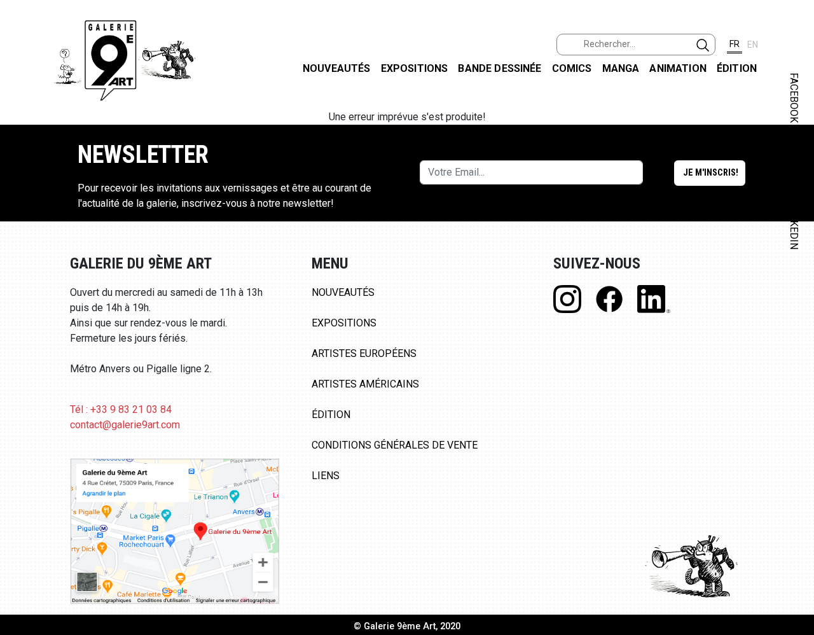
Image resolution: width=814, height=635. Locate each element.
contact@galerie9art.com (125, 425)
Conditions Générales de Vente (395, 445)
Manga (621, 68)
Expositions (414, 68)
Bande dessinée (499, 68)
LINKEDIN (794, 226)
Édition (737, 68)
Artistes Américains (365, 384)
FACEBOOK (794, 98)
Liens (326, 476)
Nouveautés (337, 68)
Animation (677, 68)
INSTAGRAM (794, 164)
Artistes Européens (364, 353)
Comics (572, 68)
